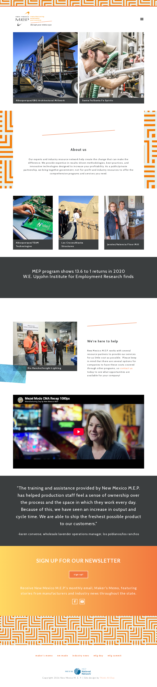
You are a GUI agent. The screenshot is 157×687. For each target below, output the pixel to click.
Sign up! (78, 574)
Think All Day (107, 678)
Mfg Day (98, 655)
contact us (126, 368)
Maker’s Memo (44, 655)
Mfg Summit (115, 655)
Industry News (80, 655)
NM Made (62, 655)
